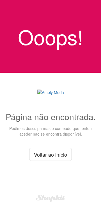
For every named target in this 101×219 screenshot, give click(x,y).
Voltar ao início (50, 154)
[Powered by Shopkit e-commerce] (50, 197)
